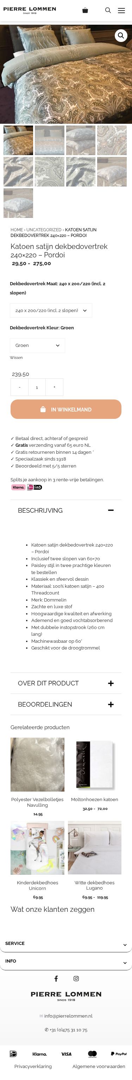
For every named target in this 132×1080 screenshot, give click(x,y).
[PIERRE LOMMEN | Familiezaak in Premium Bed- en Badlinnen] (30, 10)
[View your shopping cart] (90, 10)
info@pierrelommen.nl (68, 1016)
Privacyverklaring (33, 1066)
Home (17, 229)
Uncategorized (44, 229)
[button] (108, 10)
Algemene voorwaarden (99, 1066)
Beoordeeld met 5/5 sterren (45, 466)
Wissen (16, 357)
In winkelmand (71, 410)
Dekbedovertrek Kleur (42, 327)
